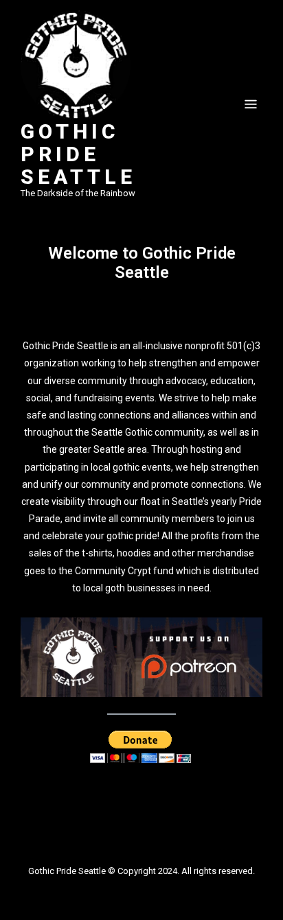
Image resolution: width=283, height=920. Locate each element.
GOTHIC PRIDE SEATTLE (78, 154)
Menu (250, 104)
